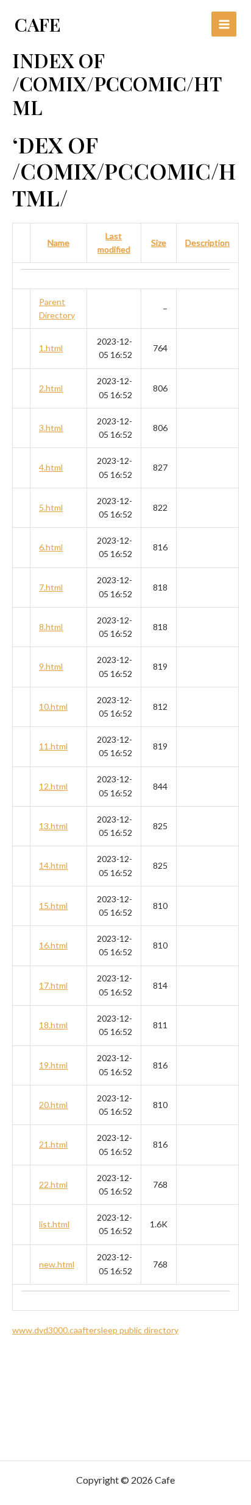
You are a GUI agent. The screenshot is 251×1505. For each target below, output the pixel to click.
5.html (51, 507)
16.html (53, 945)
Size (158, 242)
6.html (51, 547)
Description (207, 242)
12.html (53, 786)
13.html (53, 826)
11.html (53, 746)
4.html (51, 467)
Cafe (38, 24)
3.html (51, 428)
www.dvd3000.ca (45, 1330)
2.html (51, 388)
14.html (53, 865)
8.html (51, 627)
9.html (51, 666)
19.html (53, 1065)
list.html (54, 1224)
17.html (53, 985)
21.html (53, 1144)
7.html (51, 587)
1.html (51, 348)
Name (58, 242)
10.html (53, 706)
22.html (53, 1184)
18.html (53, 1025)
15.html (53, 905)
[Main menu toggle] (223, 24)
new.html (56, 1264)
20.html (53, 1105)
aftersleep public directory (128, 1330)
